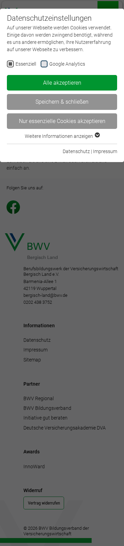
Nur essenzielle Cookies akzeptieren (62, 121)
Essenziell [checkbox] (26, 64)
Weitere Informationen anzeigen (59, 136)
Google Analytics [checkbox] (67, 64)
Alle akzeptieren (62, 82)
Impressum (105, 151)
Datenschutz (76, 151)
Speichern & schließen (62, 101)
